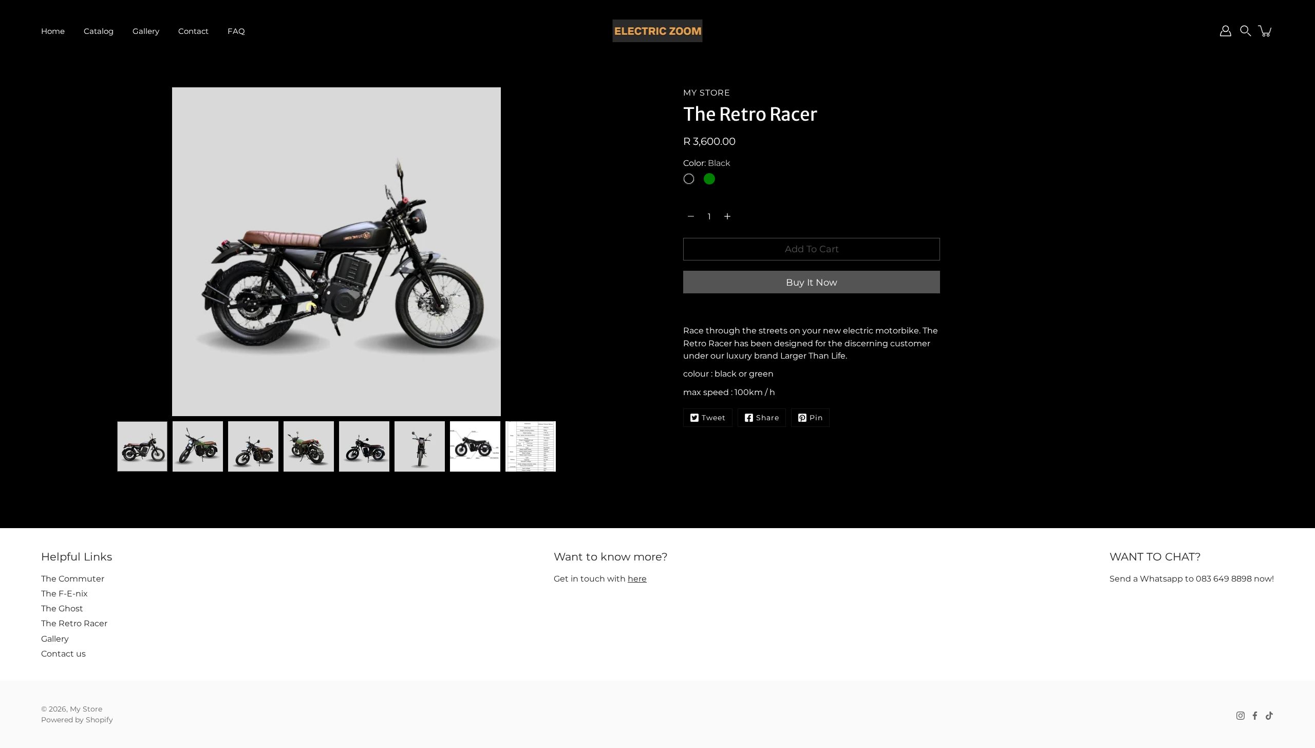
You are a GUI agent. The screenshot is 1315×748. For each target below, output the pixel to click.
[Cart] (1265, 31)
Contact (193, 31)
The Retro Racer (74, 623)
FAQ (236, 31)
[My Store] (658, 31)
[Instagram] (1240, 716)
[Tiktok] (1269, 716)
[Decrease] (691, 216)
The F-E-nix (64, 593)
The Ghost (62, 608)
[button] (1245, 30)
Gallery (146, 31)
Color (706, 163)
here (637, 578)
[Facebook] (1255, 716)
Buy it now (811, 282)
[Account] (1225, 31)
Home (53, 31)
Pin (816, 418)
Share (767, 418)
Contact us (63, 653)
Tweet (714, 418)
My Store (86, 709)
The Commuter (72, 578)
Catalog (99, 31)
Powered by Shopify (77, 720)
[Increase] (727, 216)
